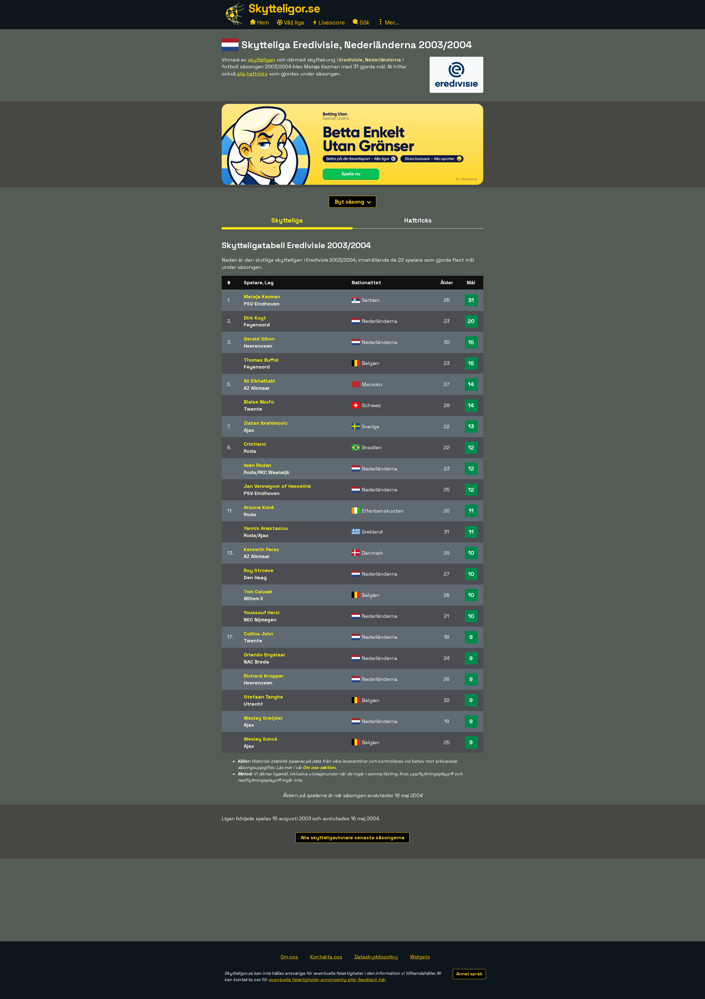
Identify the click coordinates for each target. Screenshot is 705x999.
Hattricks (418, 220)
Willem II (253, 598)
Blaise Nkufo (259, 402)
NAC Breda (256, 662)
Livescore (331, 22)
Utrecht (253, 704)
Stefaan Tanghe (263, 697)
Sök (364, 22)
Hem (262, 22)
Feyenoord (257, 324)
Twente (253, 409)
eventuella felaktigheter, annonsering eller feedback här (327, 979)
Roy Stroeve (258, 570)
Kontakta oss (326, 957)
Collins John (258, 633)
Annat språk (469, 974)
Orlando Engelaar (264, 654)
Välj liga (293, 22)
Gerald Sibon (259, 338)
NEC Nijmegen (260, 619)
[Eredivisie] (456, 87)
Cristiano (255, 444)
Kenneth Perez (261, 549)
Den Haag (255, 577)
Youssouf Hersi (262, 612)
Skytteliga (287, 220)
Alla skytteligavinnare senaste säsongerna (353, 837)
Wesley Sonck (261, 739)
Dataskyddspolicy (376, 957)
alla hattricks (252, 74)
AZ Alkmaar (257, 388)
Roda (250, 451)
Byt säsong (350, 201)
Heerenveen (258, 346)
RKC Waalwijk (273, 472)
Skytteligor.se (284, 8)
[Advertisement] (352, 900)
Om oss (289, 957)
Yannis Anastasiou (266, 528)
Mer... (391, 22)
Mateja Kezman (262, 296)
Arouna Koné (259, 507)
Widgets (420, 957)
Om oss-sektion (319, 767)
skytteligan (261, 59)
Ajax (249, 430)
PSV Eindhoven (262, 303)
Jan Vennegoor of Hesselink (277, 486)
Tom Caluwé (258, 591)
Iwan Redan (257, 465)
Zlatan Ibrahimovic (266, 423)
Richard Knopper (264, 676)
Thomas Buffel (261, 360)
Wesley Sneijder (263, 718)
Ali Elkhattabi (259, 381)
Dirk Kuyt (255, 318)
